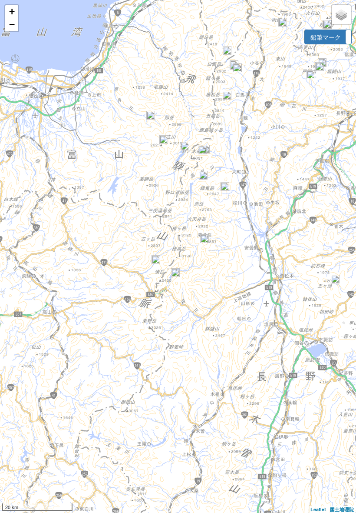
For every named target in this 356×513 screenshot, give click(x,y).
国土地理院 (342, 509)
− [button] (12, 24)
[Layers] (341, 14)
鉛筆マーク (325, 37)
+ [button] (12, 11)
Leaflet (318, 509)
